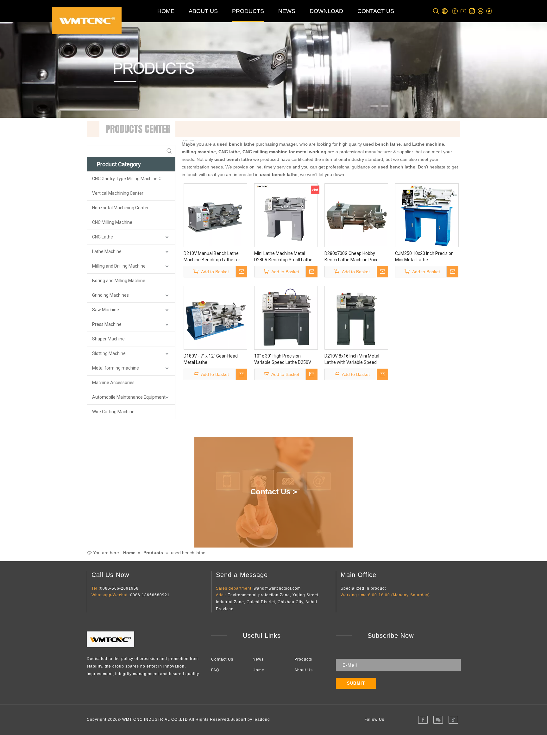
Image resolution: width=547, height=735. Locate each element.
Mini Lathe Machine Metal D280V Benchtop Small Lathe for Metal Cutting (283, 257)
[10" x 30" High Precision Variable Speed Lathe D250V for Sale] (286, 317)
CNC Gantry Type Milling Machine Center (132, 178)
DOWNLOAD (326, 11)
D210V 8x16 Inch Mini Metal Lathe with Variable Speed (351, 359)
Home (258, 670)
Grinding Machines (110, 295)
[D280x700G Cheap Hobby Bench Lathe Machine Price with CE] (356, 215)
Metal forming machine (115, 368)
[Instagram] (472, 11)
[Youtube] (463, 11)
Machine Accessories (113, 382)
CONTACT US (375, 11)
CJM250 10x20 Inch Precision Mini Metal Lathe (424, 256)
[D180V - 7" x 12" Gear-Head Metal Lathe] (215, 317)
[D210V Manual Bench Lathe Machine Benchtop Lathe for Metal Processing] (215, 215)
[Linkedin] (480, 11)
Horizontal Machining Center (120, 207)
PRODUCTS (248, 11)
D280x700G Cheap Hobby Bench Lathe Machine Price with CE (351, 257)
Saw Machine (105, 309)
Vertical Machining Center (117, 193)
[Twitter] (489, 11)
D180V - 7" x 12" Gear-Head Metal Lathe (211, 359)
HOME (165, 11)
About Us (303, 670)
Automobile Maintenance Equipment (129, 397)
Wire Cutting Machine (113, 411)
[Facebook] (455, 11)
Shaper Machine (108, 338)
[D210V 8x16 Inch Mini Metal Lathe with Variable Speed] (356, 317)
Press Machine (107, 324)
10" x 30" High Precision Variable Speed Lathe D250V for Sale (282, 359)
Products (303, 659)
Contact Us (222, 659)
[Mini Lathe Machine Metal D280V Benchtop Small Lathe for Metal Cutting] (286, 215)
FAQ (215, 670)
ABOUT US (203, 11)
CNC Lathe (102, 236)
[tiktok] (453, 720)
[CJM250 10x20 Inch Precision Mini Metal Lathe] (426, 215)
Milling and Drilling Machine (119, 266)
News (258, 659)
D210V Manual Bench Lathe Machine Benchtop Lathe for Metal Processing (212, 257)
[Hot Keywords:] (169, 151)
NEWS (286, 11)
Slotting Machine (109, 353)
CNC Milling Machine (112, 222)
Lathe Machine (107, 251)
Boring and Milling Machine (118, 280)
